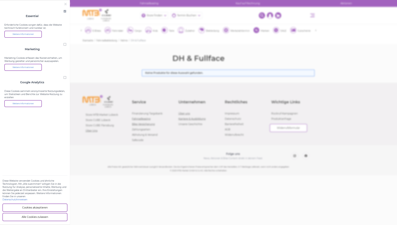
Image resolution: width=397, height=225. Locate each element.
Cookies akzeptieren (35, 207)
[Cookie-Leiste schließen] (65, 4)
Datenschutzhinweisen (14, 199)
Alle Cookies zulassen (35, 216)
